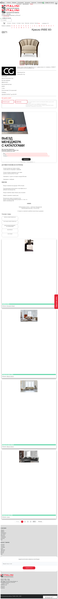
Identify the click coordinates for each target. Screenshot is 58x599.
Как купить (27, 2)
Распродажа (21, 2)
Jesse (8, 517)
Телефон (5, 156)
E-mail (4, 154)
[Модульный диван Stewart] (29, 411)
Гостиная (2, 544)
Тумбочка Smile (5, 304)
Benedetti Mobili (11, 306)
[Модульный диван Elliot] (29, 482)
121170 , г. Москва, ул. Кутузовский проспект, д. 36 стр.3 (11, 15)
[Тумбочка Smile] (29, 271)
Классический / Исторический (9, 90)
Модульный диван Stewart (8, 444)
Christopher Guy (21, 74)
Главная (9, 2)
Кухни (2, 548)
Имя (4, 153)
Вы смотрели (48, 597)
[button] (3, 48)
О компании (40, 2)
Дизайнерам (26, 4)
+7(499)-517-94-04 (49, 2)
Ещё (1, 539)
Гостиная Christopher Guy (9, 221)
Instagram (3, 586)
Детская (2, 551)
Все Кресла (10, 229)
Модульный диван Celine (7, 374)
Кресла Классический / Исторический (9, 226)
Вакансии (34, 2)
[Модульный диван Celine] (29, 341)
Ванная (2, 552)
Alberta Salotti (10, 376)
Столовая (3, 547)
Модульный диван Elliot (7, 515)
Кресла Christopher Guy (7, 78)
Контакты (19, 4)
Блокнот (47, 596)
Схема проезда (6, 16)
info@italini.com (30, 68)
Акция (31, 4)
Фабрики (14, 2)
